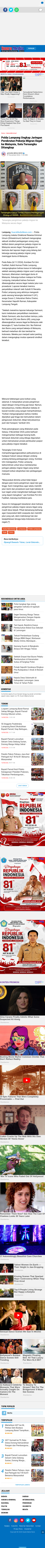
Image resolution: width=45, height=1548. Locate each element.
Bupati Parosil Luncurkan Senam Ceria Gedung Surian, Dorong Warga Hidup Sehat (13, 741)
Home (3, 133)
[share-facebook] (5, 10)
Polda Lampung (34, 529)
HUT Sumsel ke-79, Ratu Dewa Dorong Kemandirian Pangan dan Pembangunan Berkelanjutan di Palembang (17, 1443)
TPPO (11, 532)
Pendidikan (27, 1503)
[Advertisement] (22, 22)
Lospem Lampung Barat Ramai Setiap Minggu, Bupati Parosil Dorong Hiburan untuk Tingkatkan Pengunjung (15, 711)
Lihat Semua (22, 786)
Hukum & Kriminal (8, 1500)
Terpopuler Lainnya (22, 1485)
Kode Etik (14, 1526)
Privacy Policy (18, 1529)
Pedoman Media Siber (26, 1526)
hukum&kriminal (9, 529)
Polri (4, 532)
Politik (4, 1506)
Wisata (25, 1509)
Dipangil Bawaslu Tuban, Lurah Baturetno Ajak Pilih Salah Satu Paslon (22, 542)
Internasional (28, 1500)
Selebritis (26, 1506)
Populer (31, 48)
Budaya (4, 1496)
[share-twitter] (11, 10)
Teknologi (5, 1509)
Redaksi (7, 1526)
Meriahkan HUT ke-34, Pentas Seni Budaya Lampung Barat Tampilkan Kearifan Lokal (17, 1428)
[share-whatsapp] (16, 10)
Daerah (25, 1496)
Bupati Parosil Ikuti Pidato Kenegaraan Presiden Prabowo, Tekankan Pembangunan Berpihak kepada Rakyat (15, 772)
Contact (38, 1526)
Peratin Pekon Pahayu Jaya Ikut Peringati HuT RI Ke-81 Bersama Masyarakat (15, 757)
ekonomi (4, 1513)
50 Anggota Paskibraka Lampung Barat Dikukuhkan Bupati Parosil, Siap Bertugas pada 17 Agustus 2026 (14, 726)
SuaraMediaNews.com (21, 232)
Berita (9, 1413)
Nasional (5, 1503)
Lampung (22, 529)
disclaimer (27, 1529)
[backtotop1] (43, 1532)
